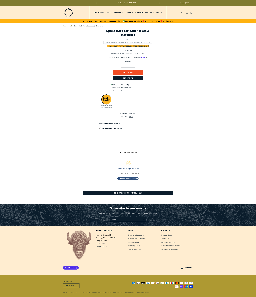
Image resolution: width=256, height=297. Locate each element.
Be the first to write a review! (128, 178)
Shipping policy (130, 292)
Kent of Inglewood (73, 292)
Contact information (143, 292)
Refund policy (96, 292)
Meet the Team (166, 235)
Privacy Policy (133, 242)
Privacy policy (107, 292)
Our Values (165, 238)
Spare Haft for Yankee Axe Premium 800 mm (127, 46)
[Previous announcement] (96, 3)
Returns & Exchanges (136, 235)
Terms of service (118, 292)
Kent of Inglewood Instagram (128, 193)
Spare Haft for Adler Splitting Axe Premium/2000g (128, 42)
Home (65, 26)
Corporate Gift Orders (136, 238)
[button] (109, 12)
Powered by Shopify (84, 292)
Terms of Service (134, 249)
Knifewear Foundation (169, 249)
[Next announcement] (160, 3)
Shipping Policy (134, 245)
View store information (121, 91)
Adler (131, 116)
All (71, 26)
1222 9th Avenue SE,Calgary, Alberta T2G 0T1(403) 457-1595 (106, 238)
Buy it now (128, 78)
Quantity (128, 61)
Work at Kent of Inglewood (171, 245)
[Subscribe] (144, 219)
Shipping (118, 53)
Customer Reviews (168, 242)
